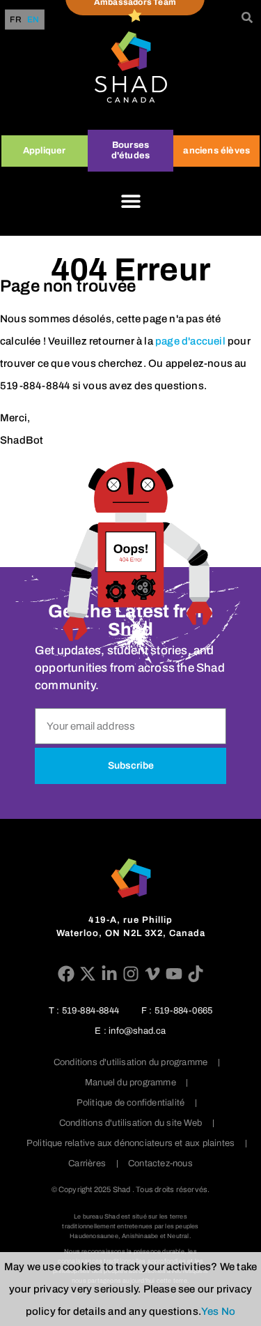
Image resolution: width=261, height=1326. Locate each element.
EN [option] (33, 19)
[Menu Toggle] (130, 201)
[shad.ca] (130, 878)
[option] (33, 19)
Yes (210, 1311)
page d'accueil (190, 341)
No (228, 1311)
